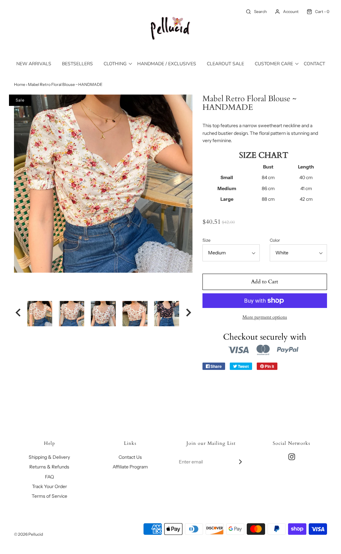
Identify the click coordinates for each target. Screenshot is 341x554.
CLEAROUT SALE (225, 64)
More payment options (264, 317)
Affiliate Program (130, 467)
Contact (314, 64)
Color (275, 240)
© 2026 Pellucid (28, 534)
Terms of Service (49, 496)
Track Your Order (49, 486)
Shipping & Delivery (49, 457)
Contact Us (130, 457)
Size (206, 240)
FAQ (49, 477)
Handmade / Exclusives (166, 64)
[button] (18, 314)
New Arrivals (33, 64)
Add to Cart (264, 281)
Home (19, 84)
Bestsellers (77, 64)
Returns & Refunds (49, 467)
